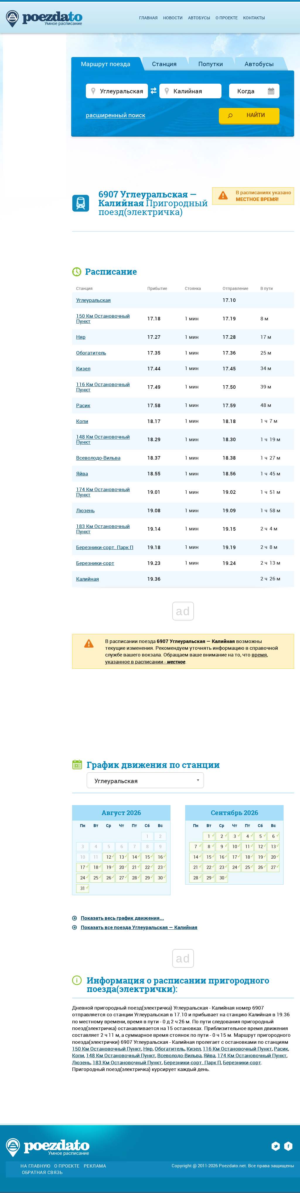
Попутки (210, 64)
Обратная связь (42, 1172)
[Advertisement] (183, 158)
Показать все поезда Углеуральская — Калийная (139, 927)
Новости (173, 17)
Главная (148, 17)
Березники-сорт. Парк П (192, 1062)
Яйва (209, 1055)
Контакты (254, 17)
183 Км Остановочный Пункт (127, 1062)
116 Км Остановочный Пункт (237, 1048)
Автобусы (259, 64)
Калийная (87, 578)
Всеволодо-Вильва (179, 1055)
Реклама (95, 1166)
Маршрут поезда (105, 64)
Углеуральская (93, 300)
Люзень (81, 1062)
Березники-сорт (242, 1062)
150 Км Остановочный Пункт (106, 1048)
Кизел (194, 1048)
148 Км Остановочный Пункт (120, 1055)
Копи (78, 1055)
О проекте (227, 17)
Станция (164, 64)
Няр (148, 1048)
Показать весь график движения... (122, 917)
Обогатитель (170, 1048)
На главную (35, 1166)
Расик (281, 1048)
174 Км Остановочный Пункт (252, 1055)
